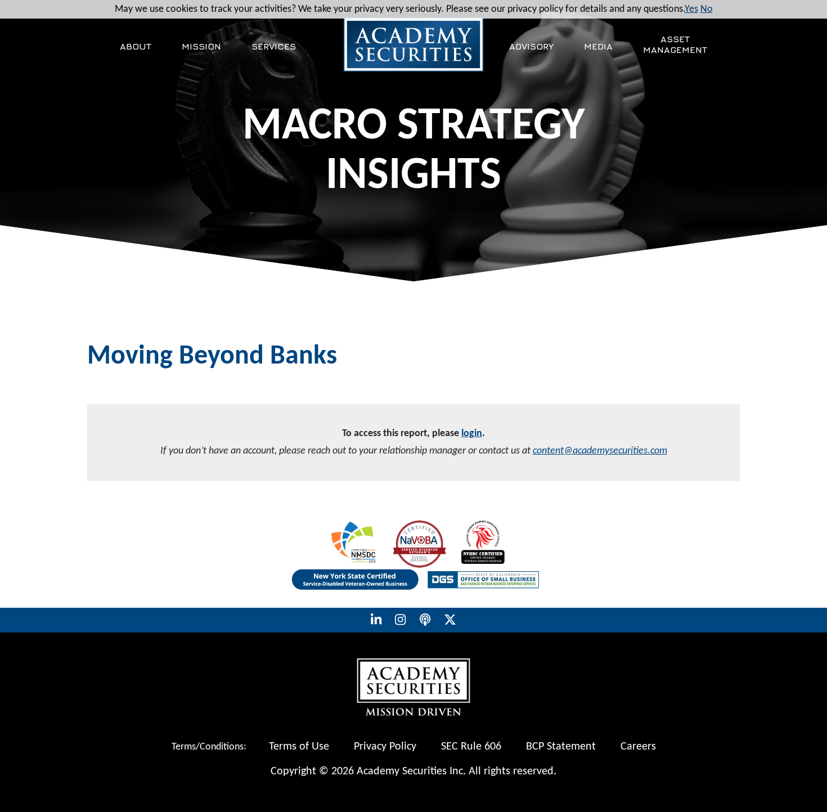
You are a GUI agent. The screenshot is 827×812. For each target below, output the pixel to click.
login (471, 433)
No (706, 9)
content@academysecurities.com (600, 451)
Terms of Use (299, 746)
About (135, 46)
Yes (691, 9)
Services (273, 46)
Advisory (531, 46)
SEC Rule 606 (471, 746)
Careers (638, 746)
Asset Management (675, 44)
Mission (201, 46)
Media (598, 46)
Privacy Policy (385, 746)
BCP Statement (561, 746)
